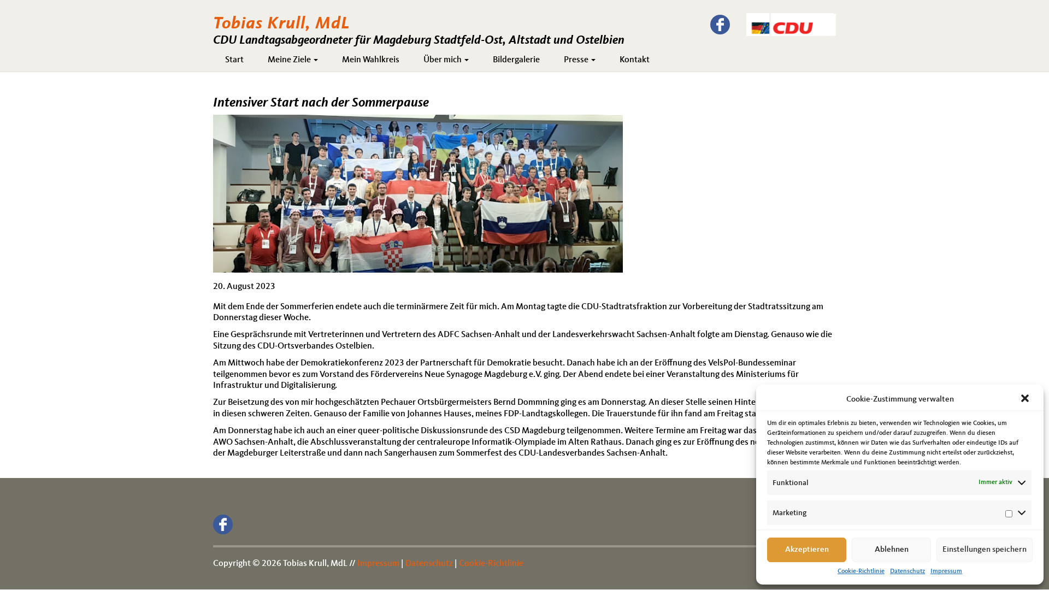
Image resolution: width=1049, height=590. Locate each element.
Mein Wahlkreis (370, 60)
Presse (577, 60)
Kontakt (635, 60)
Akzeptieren (807, 550)
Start (234, 60)
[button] (1026, 399)
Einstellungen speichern (984, 550)
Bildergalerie (516, 60)
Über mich (443, 60)
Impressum (946, 571)
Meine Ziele (290, 60)
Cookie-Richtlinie (861, 571)
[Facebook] (720, 24)
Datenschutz (907, 571)
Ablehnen (892, 550)
